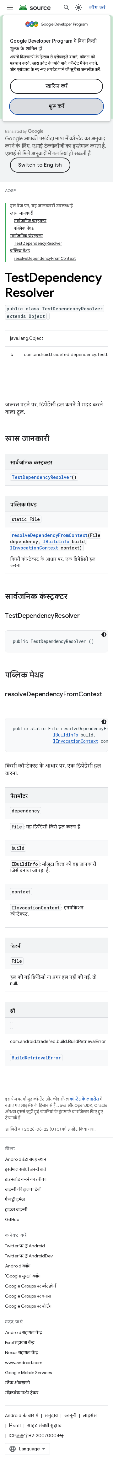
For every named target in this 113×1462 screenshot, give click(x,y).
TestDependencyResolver (42, 477)
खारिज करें (57, 86)
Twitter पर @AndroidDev (29, 1256)
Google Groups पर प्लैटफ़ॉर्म (30, 1286)
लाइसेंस (90, 1415)
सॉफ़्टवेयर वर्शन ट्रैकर (21, 1392)
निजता (15, 1425)
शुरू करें (57, 106)
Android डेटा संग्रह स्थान (25, 1159)
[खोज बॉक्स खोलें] (66, 7)
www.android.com (23, 1362)
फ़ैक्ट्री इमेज (15, 1199)
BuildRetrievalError (36, 1058)
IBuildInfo (56, 541)
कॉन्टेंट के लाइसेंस (84, 1099)
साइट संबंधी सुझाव (44, 1425)
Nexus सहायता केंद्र (21, 1352)
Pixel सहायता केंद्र (20, 1342)
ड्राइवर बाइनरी (16, 1209)
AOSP (10, 190)
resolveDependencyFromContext (50, 535)
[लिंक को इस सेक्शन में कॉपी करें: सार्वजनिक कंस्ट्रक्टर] (73, 597)
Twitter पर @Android (25, 1246)
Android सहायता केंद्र (23, 1332)
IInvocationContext (34, 548)
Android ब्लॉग (17, 1266)
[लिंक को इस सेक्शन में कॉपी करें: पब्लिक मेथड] (50, 675)
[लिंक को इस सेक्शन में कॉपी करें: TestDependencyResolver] (86, 616)
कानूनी (70, 1415)
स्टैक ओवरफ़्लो (17, 1382)
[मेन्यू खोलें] (10, 7)
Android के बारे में (21, 1415)
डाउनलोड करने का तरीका (25, 1179)
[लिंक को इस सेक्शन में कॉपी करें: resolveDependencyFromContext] (11, 703)
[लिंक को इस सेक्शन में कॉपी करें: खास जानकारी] (55, 439)
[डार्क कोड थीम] (104, 634)
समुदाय (51, 1415)
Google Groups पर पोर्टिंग (28, 1306)
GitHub (12, 1219)
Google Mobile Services (28, 1372)
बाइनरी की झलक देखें (22, 1189)
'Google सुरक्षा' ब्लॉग (22, 1276)
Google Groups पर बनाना (28, 1296)
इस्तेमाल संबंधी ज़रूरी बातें (25, 1169)
